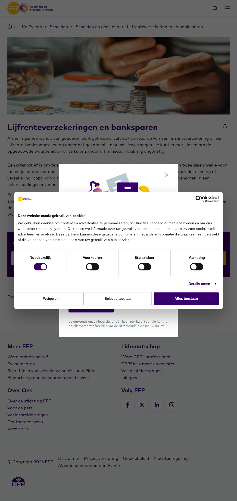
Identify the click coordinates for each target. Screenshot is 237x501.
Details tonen (199, 284)
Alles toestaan (186, 298)
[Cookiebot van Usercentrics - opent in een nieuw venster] (199, 198)
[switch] (92, 266)
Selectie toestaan (119, 298)
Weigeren (51, 298)
